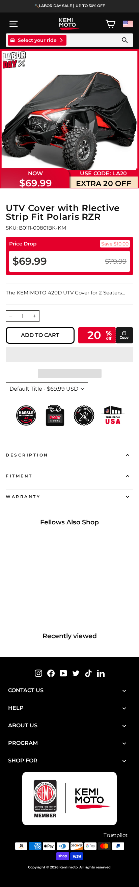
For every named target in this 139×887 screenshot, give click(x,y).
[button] (69, 354)
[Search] (125, 40)
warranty (23, 496)
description (27, 455)
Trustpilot (116, 835)
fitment (19, 476)
